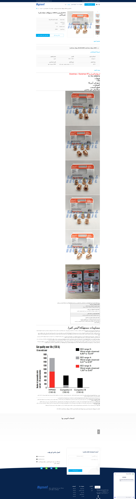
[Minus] (115, 474)
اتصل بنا (83, 496)
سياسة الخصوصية (106, 489)
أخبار (92, 490)
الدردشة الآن (90, 4)
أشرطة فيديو (73, 4)
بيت (65, 4)
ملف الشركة (82, 488)
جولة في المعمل (81, 490)
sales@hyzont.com (41, 459)
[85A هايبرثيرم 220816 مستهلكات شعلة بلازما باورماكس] (80, 24)
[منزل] (40, 4)
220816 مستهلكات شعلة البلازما (67, 408)
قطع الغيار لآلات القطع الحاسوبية (48, 8)
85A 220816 (59, 408)
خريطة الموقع (82, 494)
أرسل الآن (76, 470)
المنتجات (41, 8)
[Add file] (133, 497)
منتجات (68, 4)
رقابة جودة (82, 492)
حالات (92, 488)
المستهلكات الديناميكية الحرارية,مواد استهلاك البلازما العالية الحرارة (84, 408)
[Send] (115, 497)
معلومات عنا (79, 4)
